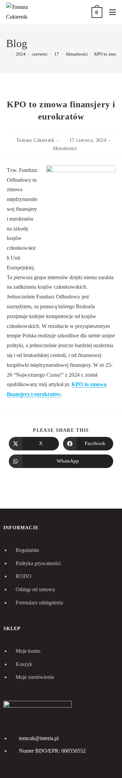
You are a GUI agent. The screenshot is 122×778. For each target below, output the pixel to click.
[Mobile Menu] (110, 12)
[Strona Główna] (7, 54)
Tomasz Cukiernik (35, 140)
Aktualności (65, 148)
